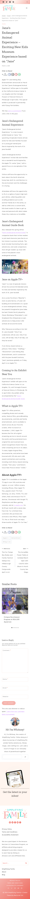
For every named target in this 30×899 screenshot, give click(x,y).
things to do (7, 542)
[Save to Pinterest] (15, 74)
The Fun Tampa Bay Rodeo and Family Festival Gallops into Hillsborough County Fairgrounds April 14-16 (7, 560)
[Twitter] (6, 2)
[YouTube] (18, 888)
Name (5, 679)
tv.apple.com (18, 505)
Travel (9, 15)
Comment (7, 650)
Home (4, 15)
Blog (3, 875)
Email (5, 688)
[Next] (25, 607)
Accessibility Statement (10, 835)
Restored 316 (18, 895)
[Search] (25, 757)
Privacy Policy (7, 829)
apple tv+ (6, 538)
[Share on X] (12, 74)
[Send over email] (19, 74)
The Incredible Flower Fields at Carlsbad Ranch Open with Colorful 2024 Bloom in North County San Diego (22, 560)
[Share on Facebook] (9, 74)
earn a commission (14, 111)
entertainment (15, 538)
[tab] (11, 627)
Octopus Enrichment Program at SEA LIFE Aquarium (12, 619)
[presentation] (15, 601)
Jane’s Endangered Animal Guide (14, 232)
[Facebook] (3, 2)
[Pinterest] (13, 2)
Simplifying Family (8, 869)
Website (5, 696)
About (4, 872)
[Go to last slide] (4, 607)
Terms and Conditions (9, 832)
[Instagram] (10, 2)
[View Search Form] (27, 2)
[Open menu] (26, 8)
